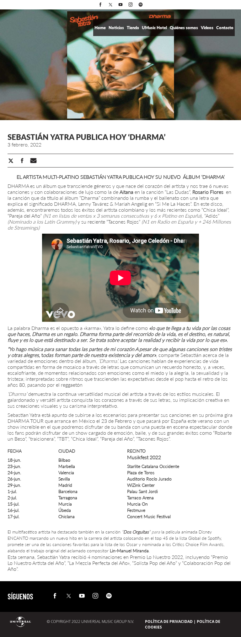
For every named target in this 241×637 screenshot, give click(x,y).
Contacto (224, 27)
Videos (207, 27)
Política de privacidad (169, 621)
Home (100, 27)
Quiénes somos (184, 27)
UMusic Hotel (155, 27)
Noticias (117, 27)
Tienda (133, 27)
